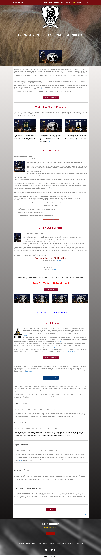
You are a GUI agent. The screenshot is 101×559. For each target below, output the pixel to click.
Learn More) (71, 351)
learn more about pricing (28, 251)
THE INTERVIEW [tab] (32, 409)
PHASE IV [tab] (49, 428)
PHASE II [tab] (48, 409)
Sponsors (79, 2)
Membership (56, 2)
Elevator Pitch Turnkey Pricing (22, 307)
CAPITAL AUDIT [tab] (19, 428)
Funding (58, 543)
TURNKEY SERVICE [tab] (20, 450)
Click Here (55, 267)
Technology (51, 543)
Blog (82, 543)
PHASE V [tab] (56, 428)
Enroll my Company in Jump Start (51, 219)
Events (62, 2)
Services (73, 2)
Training (67, 2)
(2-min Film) (50, 188)
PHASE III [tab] (54, 409)
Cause (50, 2)
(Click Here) (58, 260)
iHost (57, 556)
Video (25, 335)
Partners (77, 543)
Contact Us (70, 543)
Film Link (49, 141)
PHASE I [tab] (41, 409)
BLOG (20, 460)
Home (45, 2)
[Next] (86, 514)
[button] (51, 97)
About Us (85, 2)
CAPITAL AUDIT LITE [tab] (20, 409)
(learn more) (44, 88)
